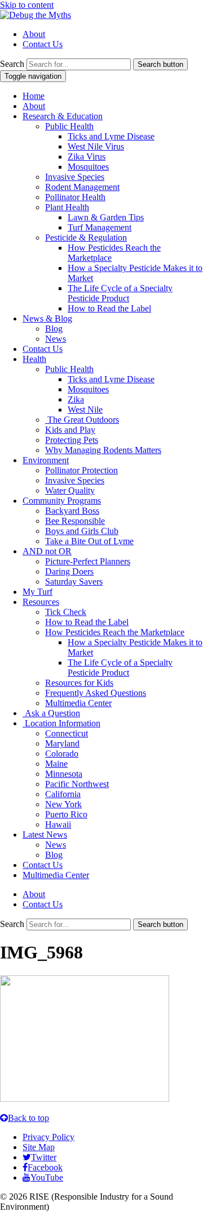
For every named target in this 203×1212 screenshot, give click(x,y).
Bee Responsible (75, 521)
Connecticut (66, 733)
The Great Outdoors (82, 419)
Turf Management (99, 227)
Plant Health (67, 207)
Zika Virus (86, 156)
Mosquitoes (88, 166)
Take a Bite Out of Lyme (89, 541)
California (63, 794)
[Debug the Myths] (35, 15)
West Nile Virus (96, 146)
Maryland (62, 743)
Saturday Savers (74, 581)
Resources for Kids (79, 683)
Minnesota (63, 774)
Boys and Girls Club (81, 531)
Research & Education (63, 116)
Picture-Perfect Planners (87, 561)
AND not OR (47, 551)
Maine (56, 763)
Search (12, 64)
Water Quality (70, 490)
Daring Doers (69, 571)
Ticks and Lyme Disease (111, 136)
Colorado (61, 753)
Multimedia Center (78, 703)
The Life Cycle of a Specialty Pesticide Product (120, 293)
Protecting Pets (71, 440)
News (55, 338)
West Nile (85, 409)
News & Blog (47, 318)
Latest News (45, 834)
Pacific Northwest (77, 784)
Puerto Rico (66, 814)
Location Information (61, 723)
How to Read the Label (109, 308)
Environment (46, 460)
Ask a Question (51, 713)
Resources (41, 602)
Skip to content (27, 5)
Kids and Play (70, 430)
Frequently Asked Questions (95, 693)
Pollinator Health (75, 197)
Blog (54, 328)
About (34, 34)
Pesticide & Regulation (86, 237)
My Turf (37, 591)
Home (34, 96)
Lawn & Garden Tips (106, 217)
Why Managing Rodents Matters (103, 450)
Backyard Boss (72, 510)
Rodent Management (82, 187)
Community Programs (62, 500)
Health (34, 359)
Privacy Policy (48, 1137)
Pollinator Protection (81, 470)
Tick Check (65, 612)
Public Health (69, 126)
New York (63, 804)
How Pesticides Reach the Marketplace (114, 632)
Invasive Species (74, 177)
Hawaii (58, 824)
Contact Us (43, 44)
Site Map (39, 1147)
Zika (76, 399)
